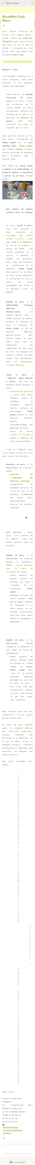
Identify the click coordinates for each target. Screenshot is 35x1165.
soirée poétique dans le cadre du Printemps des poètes (19, 568)
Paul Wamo (20, 615)
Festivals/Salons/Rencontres (12, 1130)
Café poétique (13, 532)
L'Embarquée (7, 1133)
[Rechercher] (32, 3)
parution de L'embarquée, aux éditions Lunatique (21, 478)
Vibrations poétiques (20, 731)
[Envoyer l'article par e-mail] (3, 1125)
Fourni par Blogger (18, 1162)
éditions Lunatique (12, 3)
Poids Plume (18, 55)
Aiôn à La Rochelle (22, 242)
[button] (3, 25)
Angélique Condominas (10, 1127)
